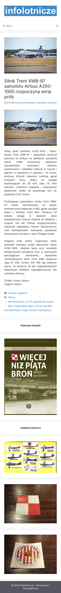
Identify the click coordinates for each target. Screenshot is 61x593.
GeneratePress (30, 588)
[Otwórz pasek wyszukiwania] (57, 26)
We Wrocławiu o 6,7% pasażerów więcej (30, 301)
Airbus (11, 297)
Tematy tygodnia (17, 293)
